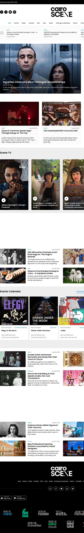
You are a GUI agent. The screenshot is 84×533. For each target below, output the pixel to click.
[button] (2, 33)
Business (30, 371)
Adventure (53, 327)
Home (75, 23)
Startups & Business (63, 23)
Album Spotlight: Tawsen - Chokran (14, 206)
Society (31, 23)
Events (16, 23)
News (24, 23)
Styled (45, 128)
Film (38, 23)
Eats (44, 23)
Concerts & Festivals (20, 327)
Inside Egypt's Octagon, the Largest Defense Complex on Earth (45, 205)
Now (9, 23)
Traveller (78, 481)
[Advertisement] (54, 230)
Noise (51, 23)
